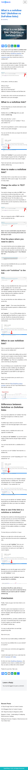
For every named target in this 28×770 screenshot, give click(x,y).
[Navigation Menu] (25, 2)
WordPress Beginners (16, 661)
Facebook (7, 656)
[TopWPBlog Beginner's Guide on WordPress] (5, 2)
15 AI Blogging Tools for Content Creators (11, 709)
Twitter (14, 656)
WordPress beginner (16, 53)
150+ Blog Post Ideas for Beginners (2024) (12, 711)
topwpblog (5, 19)
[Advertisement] (14, 742)
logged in (11, 686)
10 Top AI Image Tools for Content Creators (12, 706)
